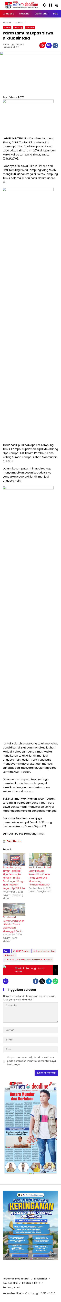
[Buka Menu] (50, 5)
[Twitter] (42, 981)
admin (6, 45)
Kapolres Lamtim (45, 951)
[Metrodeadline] (21, 5)
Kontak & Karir (31, 1283)
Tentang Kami (11, 1287)
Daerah (7, 27)
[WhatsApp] (55, 981)
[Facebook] (35, 981)
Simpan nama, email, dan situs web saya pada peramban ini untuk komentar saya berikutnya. (31, 1061)
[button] (45, 5)
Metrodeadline (12, 1293)
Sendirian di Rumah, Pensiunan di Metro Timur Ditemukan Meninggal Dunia (14, 924)
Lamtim (11, 955)
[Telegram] (49, 981)
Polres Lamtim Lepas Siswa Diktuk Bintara (29, 959)
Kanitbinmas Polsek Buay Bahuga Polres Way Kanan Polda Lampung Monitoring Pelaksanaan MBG (40, 876)
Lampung (18, 27)
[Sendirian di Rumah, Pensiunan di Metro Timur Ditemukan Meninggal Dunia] (14, 909)
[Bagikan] (55, 45)
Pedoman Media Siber (16, 1278)
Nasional (30, 27)
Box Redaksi (10, 1283)
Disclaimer (40, 1278)
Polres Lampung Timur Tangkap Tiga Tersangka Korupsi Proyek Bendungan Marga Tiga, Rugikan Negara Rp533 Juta (14, 878)
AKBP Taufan (22, 951)
